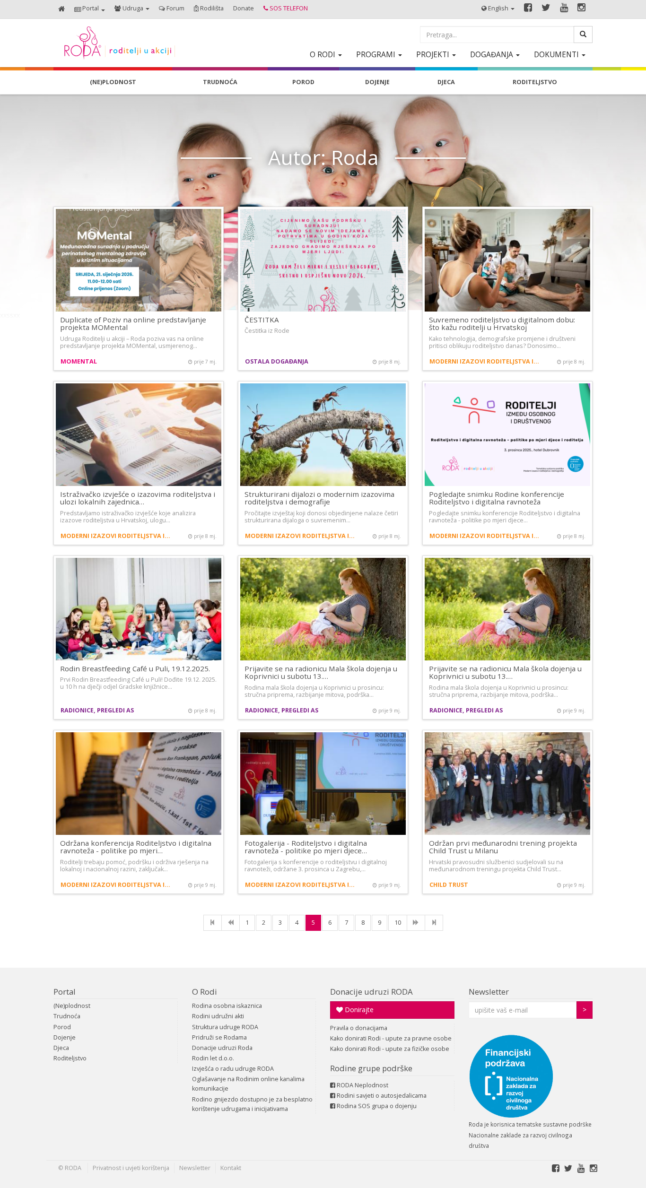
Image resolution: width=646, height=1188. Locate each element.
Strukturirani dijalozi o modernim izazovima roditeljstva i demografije (319, 498)
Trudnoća (66, 1016)
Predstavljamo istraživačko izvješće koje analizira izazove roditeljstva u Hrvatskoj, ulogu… (128, 516)
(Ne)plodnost (71, 1006)
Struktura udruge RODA (225, 1027)
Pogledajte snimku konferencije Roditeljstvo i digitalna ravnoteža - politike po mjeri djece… (504, 516)
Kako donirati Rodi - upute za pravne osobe (391, 1038)
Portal (64, 991)
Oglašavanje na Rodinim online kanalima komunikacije (248, 1084)
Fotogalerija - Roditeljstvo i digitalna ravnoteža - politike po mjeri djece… (305, 847)
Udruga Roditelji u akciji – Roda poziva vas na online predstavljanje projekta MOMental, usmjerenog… (132, 342)
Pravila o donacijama (358, 1028)
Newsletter (489, 991)
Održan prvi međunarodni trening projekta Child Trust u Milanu (503, 847)
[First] (212, 923)
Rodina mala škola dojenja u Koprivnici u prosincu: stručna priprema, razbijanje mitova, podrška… (314, 691)
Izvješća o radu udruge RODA (233, 1069)
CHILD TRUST (448, 885)
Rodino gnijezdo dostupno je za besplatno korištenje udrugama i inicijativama (252, 1104)
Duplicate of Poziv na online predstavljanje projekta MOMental (133, 323)
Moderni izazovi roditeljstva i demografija (485, 361)
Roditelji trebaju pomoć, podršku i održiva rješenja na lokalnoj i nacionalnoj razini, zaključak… (134, 865)
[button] (90, 9)
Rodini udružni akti (218, 1016)
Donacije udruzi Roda (222, 1048)
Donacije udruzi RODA (371, 991)
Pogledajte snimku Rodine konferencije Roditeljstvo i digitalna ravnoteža (496, 498)
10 (397, 923)
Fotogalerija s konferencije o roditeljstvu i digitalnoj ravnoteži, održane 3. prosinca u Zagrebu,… (315, 865)
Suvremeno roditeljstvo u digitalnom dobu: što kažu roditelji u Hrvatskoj (502, 323)
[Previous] (230, 923)
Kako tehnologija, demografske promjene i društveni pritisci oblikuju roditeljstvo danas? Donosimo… (502, 342)
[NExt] (416, 923)
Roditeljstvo (70, 1058)
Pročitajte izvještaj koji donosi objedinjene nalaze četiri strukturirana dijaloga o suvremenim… (321, 516)
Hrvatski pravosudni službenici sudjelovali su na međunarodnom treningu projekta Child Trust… (496, 865)
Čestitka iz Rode (266, 331)
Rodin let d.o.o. (213, 1058)
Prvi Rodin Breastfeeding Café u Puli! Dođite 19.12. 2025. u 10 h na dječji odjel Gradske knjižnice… (138, 683)
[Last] (434, 923)
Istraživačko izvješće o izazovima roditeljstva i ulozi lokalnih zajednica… (137, 498)
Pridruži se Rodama (219, 1037)
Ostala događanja (276, 361)
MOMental (79, 361)
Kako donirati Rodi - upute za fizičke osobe (389, 1049)
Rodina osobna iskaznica (227, 1006)
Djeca (61, 1048)
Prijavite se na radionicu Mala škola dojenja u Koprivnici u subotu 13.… (320, 672)
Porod (62, 1027)
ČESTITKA (261, 319)
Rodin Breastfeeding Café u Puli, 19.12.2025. (135, 668)
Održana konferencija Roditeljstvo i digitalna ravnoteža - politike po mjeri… (135, 847)
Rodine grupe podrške (371, 1068)
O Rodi (204, 991)
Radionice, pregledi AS (97, 710)
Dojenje (64, 1037)
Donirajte (358, 1009)
